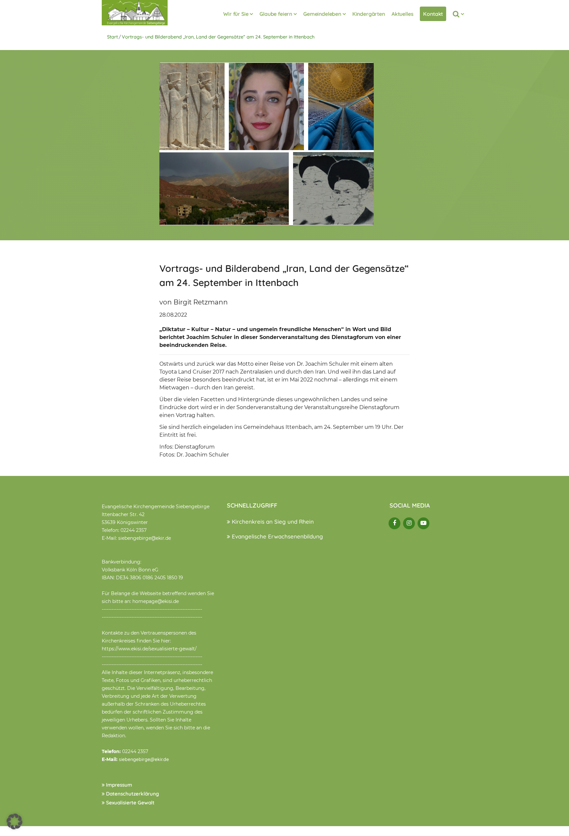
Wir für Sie (235, 14)
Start (112, 37)
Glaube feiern (275, 14)
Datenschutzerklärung (132, 794)
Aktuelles (403, 14)
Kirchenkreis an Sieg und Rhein (272, 521)
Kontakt (433, 14)
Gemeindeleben (322, 14)
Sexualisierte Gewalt (129, 802)
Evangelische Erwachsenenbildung (276, 536)
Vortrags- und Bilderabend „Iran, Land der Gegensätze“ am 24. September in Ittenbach (218, 37)
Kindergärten (368, 14)
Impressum (118, 785)
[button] (14, 821)
